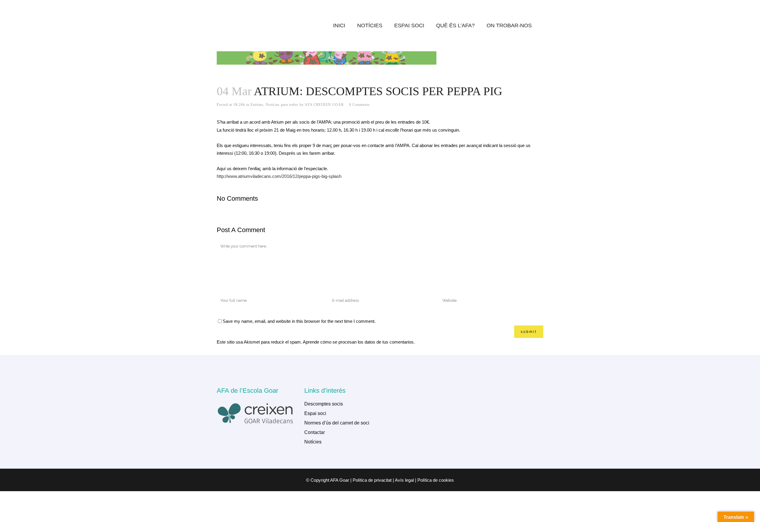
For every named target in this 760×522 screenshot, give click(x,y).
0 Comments (359, 105)
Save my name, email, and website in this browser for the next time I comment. (299, 321)
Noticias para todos (282, 105)
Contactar (314, 432)
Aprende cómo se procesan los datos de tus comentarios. (359, 341)
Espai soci (315, 413)
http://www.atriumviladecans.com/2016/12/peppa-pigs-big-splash (279, 176)
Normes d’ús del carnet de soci (336, 422)
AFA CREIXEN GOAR (324, 105)
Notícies (313, 441)
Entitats (257, 105)
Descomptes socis (323, 403)
